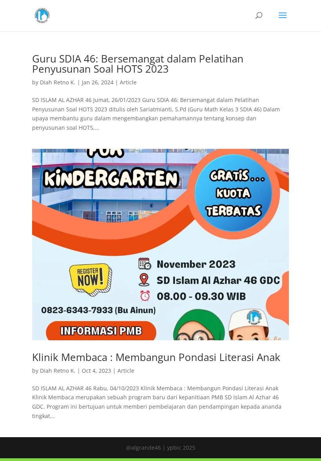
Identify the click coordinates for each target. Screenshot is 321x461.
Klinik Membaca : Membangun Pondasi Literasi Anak (156, 357)
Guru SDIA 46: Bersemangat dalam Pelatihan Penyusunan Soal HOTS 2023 (137, 64)
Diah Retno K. (58, 82)
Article (128, 82)
